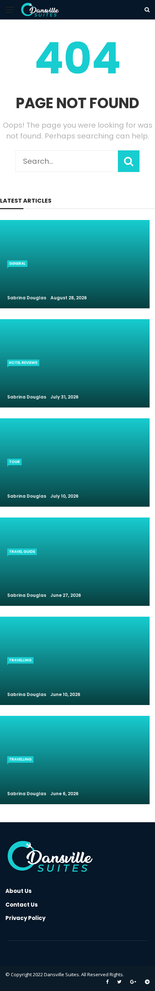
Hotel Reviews (23, 362)
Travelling (20, 660)
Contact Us (21, 904)
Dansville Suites (61, 974)
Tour (14, 461)
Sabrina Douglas (26, 298)
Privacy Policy (25, 918)
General (17, 263)
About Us (18, 891)
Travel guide (22, 551)
